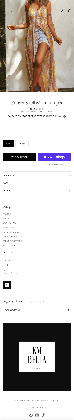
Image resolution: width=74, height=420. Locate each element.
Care (5, 183)
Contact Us (9, 223)
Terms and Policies (37, 407)
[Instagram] (37, 415)
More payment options (54, 164)
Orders (7, 260)
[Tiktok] (43, 415)
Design (6, 190)
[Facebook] (31, 415)
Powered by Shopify (50, 400)
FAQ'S (6, 218)
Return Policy (11, 232)
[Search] (11, 11)
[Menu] (4, 11)
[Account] (62, 11)
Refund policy (11, 245)
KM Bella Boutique (31, 400)
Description (10, 175)
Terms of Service (12, 236)
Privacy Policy (11, 227)
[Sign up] (67, 310)
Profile (7, 265)
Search (7, 214)
